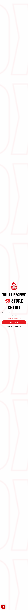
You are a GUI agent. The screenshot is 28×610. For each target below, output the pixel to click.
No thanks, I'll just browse (14, 326)
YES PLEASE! (14, 322)
